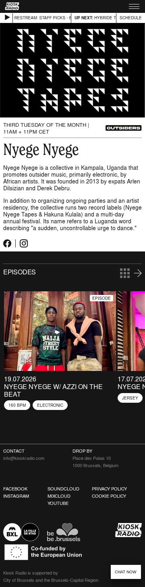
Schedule (131, 18)
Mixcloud (59, 496)
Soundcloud (63, 489)
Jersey (130, 398)
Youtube (58, 503)
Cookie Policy (109, 496)
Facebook (15, 489)
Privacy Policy (109, 489)
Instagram (16, 496)
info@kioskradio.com (23, 458)
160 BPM (17, 405)
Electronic (50, 405)
